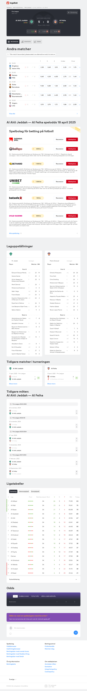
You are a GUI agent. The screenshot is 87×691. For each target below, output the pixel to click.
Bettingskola (11, 664)
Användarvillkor (50, 664)
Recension (59, 139)
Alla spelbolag (15, 233)
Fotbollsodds (49, 646)
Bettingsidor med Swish (15, 656)
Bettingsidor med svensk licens (18, 651)
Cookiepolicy (49, 672)
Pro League (28, 7)
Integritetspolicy (51, 669)
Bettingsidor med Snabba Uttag (18, 654)
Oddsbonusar (11, 646)
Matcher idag (49, 649)
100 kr (38, 198)
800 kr (38, 216)
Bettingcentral (18, 7)
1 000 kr (38, 164)
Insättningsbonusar (13, 649)
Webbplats (72, 139)
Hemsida (9, 7)
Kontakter (48, 667)
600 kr (38, 149)
